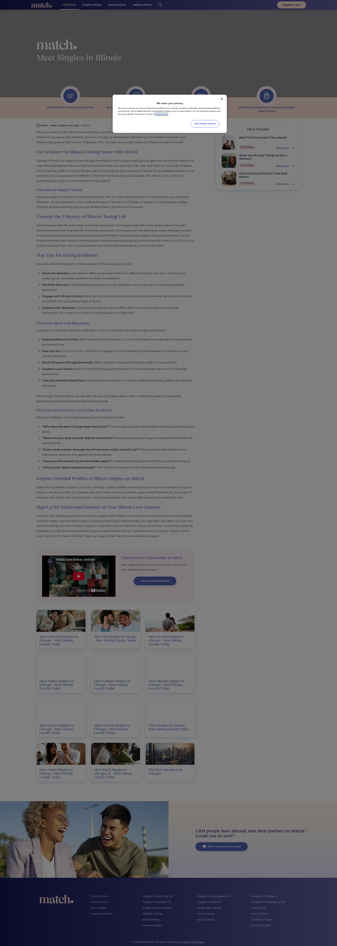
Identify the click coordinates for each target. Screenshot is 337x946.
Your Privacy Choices (205, 124)
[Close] (222, 99)
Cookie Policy (161, 114)
